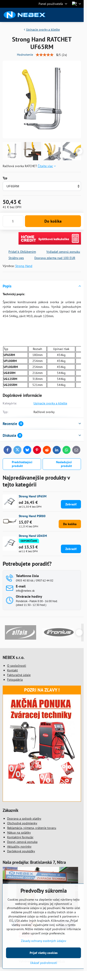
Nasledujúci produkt (64, 464)
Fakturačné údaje (19, 675)
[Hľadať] (57, 14)
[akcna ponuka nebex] (41, 783)
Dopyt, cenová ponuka (22, 842)
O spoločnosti (16, 666)
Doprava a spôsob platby (24, 819)
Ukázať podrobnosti (43, 963)
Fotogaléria (15, 680)
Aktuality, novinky (19, 846)
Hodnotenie (25, 55)
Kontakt (12, 670)
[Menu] (78, 14)
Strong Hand (23, 266)
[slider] (45, 55)
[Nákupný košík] (67, 14)
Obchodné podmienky (22, 823)
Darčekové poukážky (21, 851)
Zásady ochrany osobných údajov (43, 941)
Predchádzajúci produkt (22, 464)
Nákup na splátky (19, 833)
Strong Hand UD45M (33, 536)
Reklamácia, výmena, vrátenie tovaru (31, 828)
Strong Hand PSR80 (32, 516)
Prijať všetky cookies (44, 953)
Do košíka (53, 221)
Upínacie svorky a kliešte (50, 403)
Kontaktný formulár (20, 837)
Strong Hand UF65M (32, 496)
